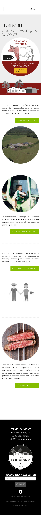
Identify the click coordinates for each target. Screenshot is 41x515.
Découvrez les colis (26, 385)
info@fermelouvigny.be (20, 439)
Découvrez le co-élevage (23, 268)
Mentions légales (12, 502)
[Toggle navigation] (7, 9)
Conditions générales (27, 502)
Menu (33, 9)
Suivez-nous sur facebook (20, 497)
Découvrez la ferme (26, 120)
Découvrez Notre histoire (23, 232)
